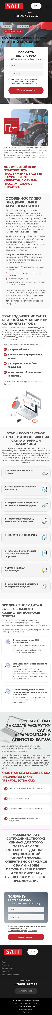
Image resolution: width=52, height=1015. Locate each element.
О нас (3, 962)
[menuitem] (26, 959)
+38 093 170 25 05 (26, 16)
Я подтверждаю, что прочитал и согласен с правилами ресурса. (24, 81)
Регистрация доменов (10, 974)
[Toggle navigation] (48, 6)
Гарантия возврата (26, 1009)
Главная (4, 959)
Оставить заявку (26, 991)
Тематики (5, 965)
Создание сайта (8, 968)
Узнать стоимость (26, 90)
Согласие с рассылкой (26, 1006)
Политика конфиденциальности (24, 83)
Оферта (26, 1012)
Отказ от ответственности (26, 1003)
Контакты (5, 971)
